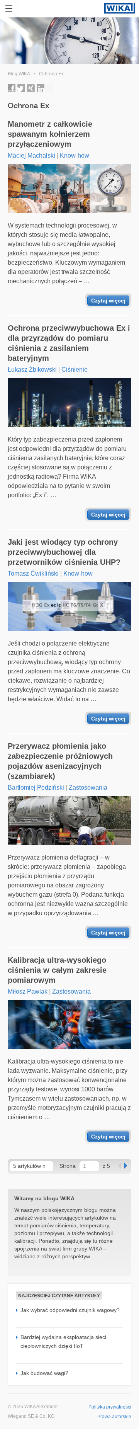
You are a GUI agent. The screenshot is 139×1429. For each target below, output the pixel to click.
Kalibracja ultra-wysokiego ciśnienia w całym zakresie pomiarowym (57, 970)
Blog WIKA (19, 73)
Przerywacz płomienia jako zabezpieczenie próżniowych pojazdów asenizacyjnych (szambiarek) (60, 761)
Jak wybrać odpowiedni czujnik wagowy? (70, 1310)
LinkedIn (40, 88)
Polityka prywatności (109, 1407)
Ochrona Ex (51, 73)
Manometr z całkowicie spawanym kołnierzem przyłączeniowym (50, 134)
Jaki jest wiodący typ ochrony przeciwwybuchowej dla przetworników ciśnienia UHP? (64, 552)
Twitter (21, 88)
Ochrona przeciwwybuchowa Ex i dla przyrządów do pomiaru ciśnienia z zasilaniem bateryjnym (69, 343)
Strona (67, 1166)
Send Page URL (50, 88)
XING (31, 88)
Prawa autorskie (114, 1416)
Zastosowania (88, 787)
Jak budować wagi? (44, 1373)
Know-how (74, 155)
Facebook (11, 88)
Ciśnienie (74, 369)
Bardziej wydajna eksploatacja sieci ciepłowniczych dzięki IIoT (63, 1341)
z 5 (106, 1166)
